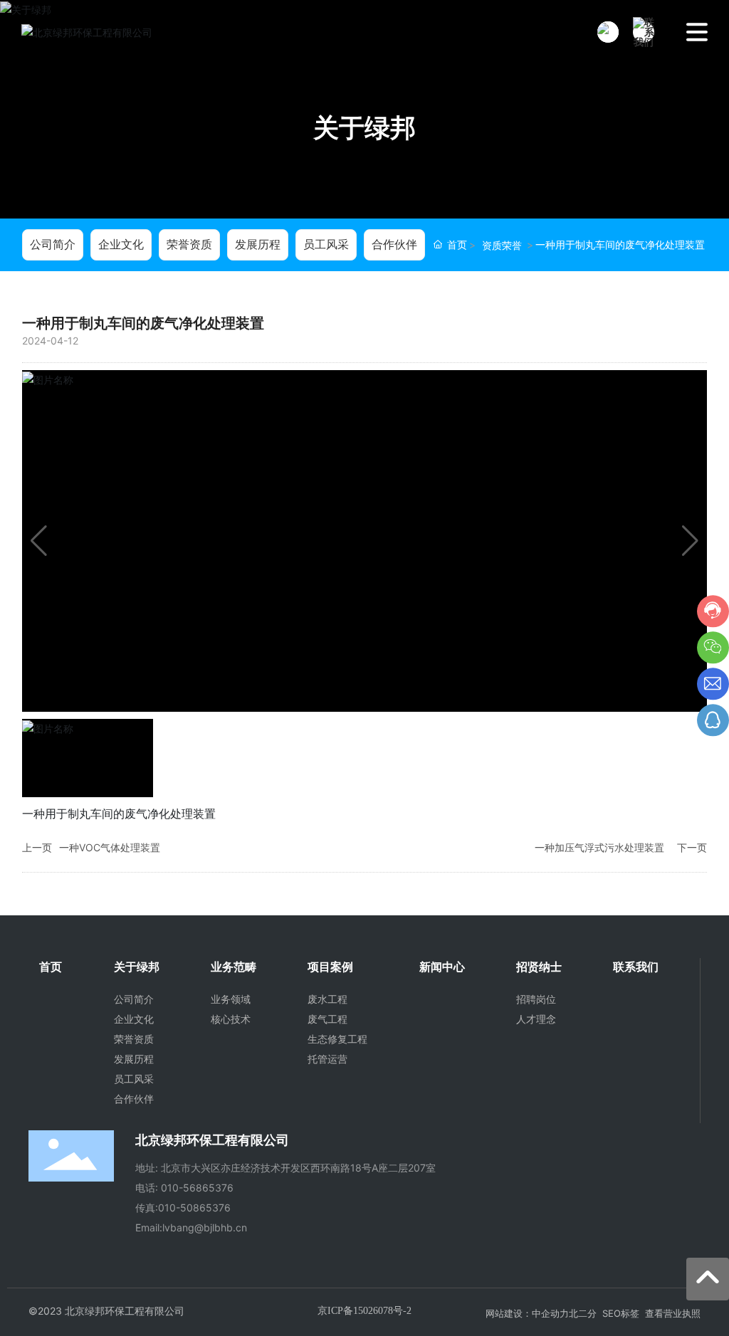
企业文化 (121, 244)
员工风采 (326, 244)
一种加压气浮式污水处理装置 (599, 847)
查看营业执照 (673, 1313)
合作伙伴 (394, 244)
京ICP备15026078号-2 (364, 1310)
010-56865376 (197, 1188)
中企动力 (550, 1313)
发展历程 (257, 244)
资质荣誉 (502, 245)
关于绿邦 (364, 127)
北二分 (583, 1313)
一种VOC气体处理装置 (109, 847)
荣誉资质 (189, 244)
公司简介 (52, 244)
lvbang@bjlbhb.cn (204, 1227)
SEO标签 (620, 1313)
